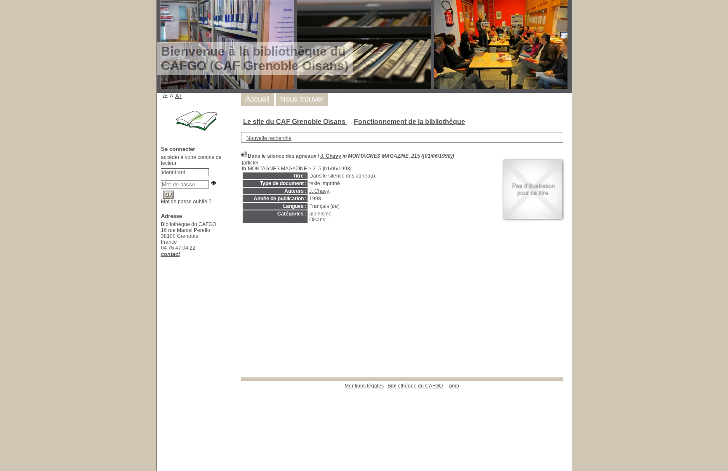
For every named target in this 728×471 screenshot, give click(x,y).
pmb (454, 386)
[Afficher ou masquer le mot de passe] (213, 183)
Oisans (317, 220)
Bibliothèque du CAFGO (415, 386)
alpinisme (320, 214)
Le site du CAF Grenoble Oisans (295, 121)
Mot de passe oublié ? (186, 202)
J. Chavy (330, 156)
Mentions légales (364, 386)
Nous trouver (302, 99)
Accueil (257, 99)
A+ (178, 96)
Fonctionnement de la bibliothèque (409, 121)
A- (165, 95)
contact (170, 254)
